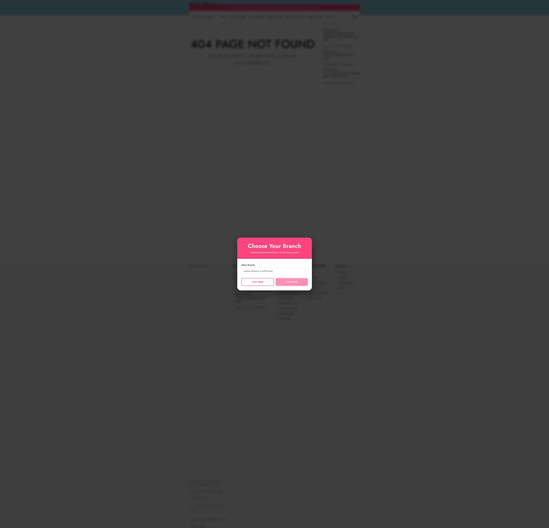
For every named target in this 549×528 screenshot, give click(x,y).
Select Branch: (248, 265)
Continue (292, 282)
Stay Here (257, 282)
